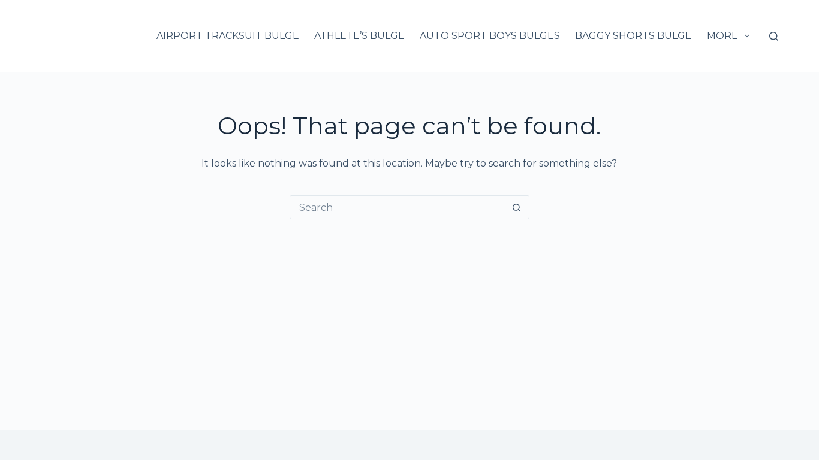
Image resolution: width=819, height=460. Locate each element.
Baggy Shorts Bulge (633, 35)
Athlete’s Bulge (359, 35)
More (722, 35)
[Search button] (517, 207)
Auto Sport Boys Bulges (490, 35)
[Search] (773, 36)
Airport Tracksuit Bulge (227, 35)
